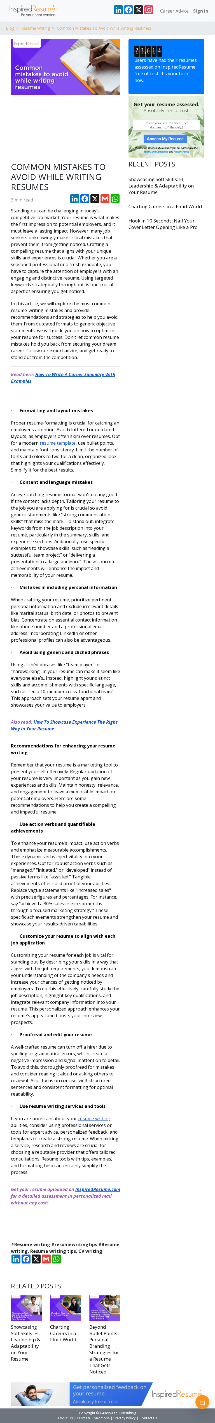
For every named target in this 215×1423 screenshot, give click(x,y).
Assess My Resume (165, 138)
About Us (65, 1418)
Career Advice (174, 11)
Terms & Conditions (93, 1418)
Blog (10, 28)
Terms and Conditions (156, 151)
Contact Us (148, 1418)
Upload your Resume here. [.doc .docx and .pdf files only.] (166, 125)
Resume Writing (35, 28)
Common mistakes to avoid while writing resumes (104, 28)
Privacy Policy (181, 151)
